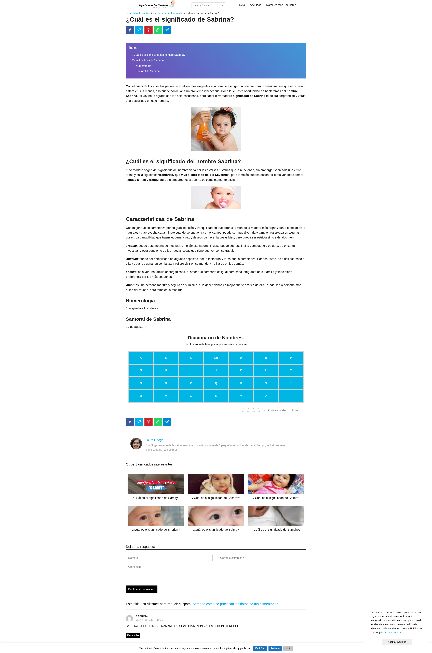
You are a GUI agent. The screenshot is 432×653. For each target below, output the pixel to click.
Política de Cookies (391, 632)
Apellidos (255, 5)
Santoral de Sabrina (148, 71)
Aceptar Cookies (397, 641)
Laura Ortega (154, 440)
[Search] (222, 5)
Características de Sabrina (148, 60)
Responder (133, 635)
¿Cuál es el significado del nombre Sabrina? (158, 54)
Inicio (241, 5)
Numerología (143, 65)
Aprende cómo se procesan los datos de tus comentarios (235, 604)
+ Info (288, 648)
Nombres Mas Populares (281, 5)
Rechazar (275, 648)
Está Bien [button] (260, 648)
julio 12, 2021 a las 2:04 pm (149, 620)
